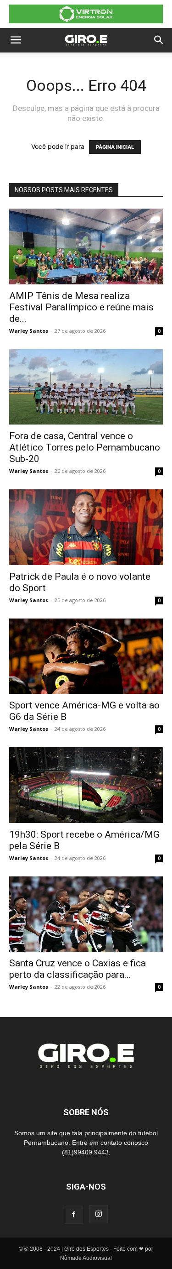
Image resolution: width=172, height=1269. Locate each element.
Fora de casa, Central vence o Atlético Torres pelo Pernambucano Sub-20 (84, 447)
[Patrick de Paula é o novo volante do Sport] (86, 527)
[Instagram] (98, 1214)
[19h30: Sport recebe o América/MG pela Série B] (86, 785)
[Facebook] (74, 1215)
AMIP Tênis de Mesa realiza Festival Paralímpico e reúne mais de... (81, 307)
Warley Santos (28, 330)
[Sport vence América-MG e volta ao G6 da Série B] (86, 656)
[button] (15, 40)
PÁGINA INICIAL (115, 147)
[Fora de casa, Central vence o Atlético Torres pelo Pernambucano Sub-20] (86, 387)
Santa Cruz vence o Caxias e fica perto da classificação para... (77, 969)
